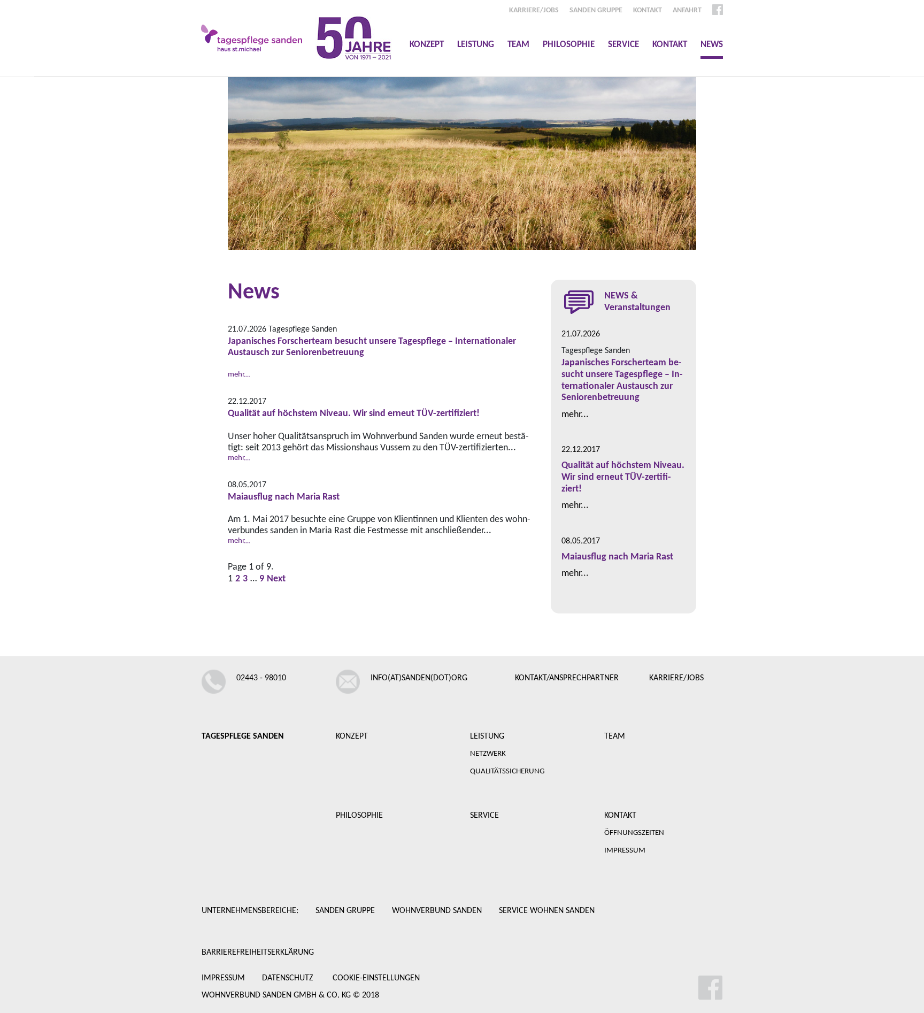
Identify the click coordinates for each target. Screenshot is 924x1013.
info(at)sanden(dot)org (419, 678)
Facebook (717, 9)
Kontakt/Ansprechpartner (567, 678)
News (711, 44)
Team (518, 44)
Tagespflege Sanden (243, 736)
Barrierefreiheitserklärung (258, 952)
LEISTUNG (487, 736)
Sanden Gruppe (595, 10)
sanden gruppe (345, 911)
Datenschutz (287, 978)
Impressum (223, 978)
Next (276, 579)
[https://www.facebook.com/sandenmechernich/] (663, 988)
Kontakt (669, 44)
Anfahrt (687, 10)
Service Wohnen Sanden (547, 911)
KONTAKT (620, 815)
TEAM (614, 736)
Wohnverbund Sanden (437, 911)
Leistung (475, 44)
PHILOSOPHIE (359, 815)
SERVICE (484, 815)
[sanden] (251, 38)
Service (623, 44)
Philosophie (569, 44)
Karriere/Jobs (534, 10)
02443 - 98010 (261, 678)
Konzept (427, 44)
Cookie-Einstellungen (376, 978)
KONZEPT (352, 736)
